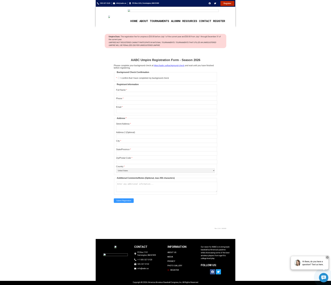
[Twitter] (215, 3)
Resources (189, 21)
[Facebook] (210, 3)
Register (219, 21)
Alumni (175, 21)
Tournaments (159, 21)
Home (134, 21)
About (143, 21)
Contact (205, 21)
